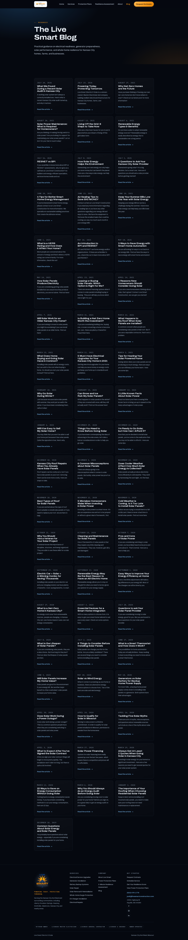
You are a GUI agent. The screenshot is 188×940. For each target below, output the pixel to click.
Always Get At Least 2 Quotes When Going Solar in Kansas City (130, 753)
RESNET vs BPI (46, 161)
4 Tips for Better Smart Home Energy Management (53, 198)
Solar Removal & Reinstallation (81, 891)
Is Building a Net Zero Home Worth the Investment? (94, 319)
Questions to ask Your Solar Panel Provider (130, 609)
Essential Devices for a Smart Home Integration (91, 609)
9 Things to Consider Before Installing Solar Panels (94, 644)
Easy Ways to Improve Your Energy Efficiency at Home (133, 574)
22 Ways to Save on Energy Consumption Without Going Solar (49, 791)
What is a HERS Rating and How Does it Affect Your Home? (49, 246)
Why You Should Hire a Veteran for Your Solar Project (47, 538)
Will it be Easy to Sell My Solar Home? (48, 429)
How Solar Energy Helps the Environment (91, 162)
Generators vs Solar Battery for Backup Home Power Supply (129, 681)
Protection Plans (85, 4)
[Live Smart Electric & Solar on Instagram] (129, 911)
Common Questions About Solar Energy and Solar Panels (48, 828)
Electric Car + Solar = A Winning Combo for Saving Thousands (49, 576)
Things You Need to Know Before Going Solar (92, 429)
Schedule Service (133, 881)
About (120, 4)
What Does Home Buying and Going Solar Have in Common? (50, 358)
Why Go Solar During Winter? (45, 394)
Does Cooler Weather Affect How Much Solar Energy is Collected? (131, 466)
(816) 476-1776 (133, 893)
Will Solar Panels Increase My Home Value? (52, 679)
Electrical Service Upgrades (80, 877)
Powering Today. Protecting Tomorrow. (90, 87)
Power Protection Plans (107, 881)
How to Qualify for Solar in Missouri (88, 717)
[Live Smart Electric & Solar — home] (40, 4)
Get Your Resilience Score (136, 884)
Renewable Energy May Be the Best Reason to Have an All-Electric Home (92, 576)
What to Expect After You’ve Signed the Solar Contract (53, 752)
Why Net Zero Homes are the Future (130, 87)
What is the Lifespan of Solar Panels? (49, 644)
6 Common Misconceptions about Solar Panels (93, 464)
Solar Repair (74, 888)
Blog (128, 4)
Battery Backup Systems (79, 884)
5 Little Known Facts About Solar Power (130, 394)
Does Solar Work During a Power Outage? (50, 717)
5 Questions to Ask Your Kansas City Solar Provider (133, 162)
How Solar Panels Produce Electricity (48, 282)
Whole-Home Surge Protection (81, 895)
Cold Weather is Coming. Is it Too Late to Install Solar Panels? (131, 503)
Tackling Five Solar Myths (132, 716)
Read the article (44, 109)
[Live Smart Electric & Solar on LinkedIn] (129, 915)
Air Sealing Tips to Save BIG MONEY (88, 198)
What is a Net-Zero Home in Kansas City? (49, 609)
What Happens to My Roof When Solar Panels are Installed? (130, 321)
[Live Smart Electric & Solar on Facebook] (129, 906)
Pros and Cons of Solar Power (126, 537)
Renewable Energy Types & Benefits (129, 125)
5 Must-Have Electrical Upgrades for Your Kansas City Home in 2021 (92, 358)
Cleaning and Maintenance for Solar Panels (93, 537)
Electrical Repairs (76, 902)
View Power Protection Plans (138, 888)
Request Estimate (144, 4)
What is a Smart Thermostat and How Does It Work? (134, 644)
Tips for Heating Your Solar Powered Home (130, 357)
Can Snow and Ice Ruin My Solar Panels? (90, 394)
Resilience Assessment (104, 4)
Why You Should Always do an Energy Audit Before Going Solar (91, 791)
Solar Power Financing (90, 751)
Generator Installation (78, 881)
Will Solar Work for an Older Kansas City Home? (51, 319)
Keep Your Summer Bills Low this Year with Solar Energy (134, 198)
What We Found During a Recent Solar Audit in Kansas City (49, 88)
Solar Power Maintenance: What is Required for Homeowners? (52, 126)
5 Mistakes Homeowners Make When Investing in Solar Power (92, 503)
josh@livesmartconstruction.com (140, 896)
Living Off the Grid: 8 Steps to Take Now (89, 125)
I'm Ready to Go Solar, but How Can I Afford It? (132, 429)
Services (71, 4)
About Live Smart (104, 877)
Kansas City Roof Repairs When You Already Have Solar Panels (52, 466)
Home (61, 4)
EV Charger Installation (78, 899)
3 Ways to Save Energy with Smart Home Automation (134, 244)
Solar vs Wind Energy (90, 678)
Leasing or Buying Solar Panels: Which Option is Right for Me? (91, 283)
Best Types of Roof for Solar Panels (48, 502)
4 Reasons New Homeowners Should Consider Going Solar (130, 283)
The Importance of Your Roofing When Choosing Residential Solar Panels (132, 791)
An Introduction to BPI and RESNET (88, 244)
